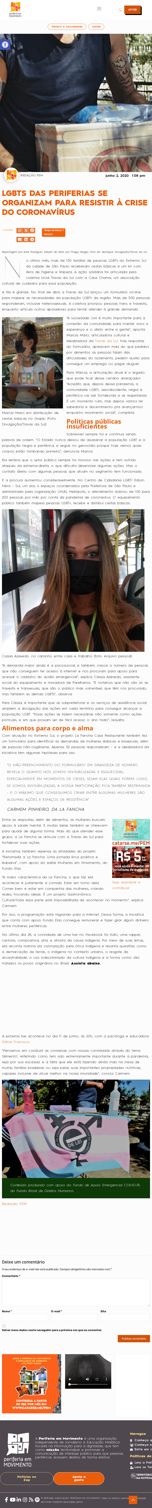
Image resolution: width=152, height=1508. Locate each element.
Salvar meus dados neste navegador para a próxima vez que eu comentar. (52, 1330)
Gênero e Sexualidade (67, 26)
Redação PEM (14, 1204)
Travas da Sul (106, 341)
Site (103, 1311)
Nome (7, 1311)
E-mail (56, 1311)
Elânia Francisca (15, 1042)
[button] (19, 230)
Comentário (11, 1276)
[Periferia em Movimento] (15, 9)
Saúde (96, 26)
